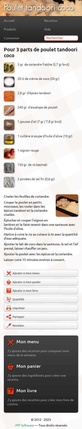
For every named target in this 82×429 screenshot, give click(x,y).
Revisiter (18, 325)
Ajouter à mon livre (25, 290)
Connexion (11, 38)
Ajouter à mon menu (26, 273)
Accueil (9, 20)
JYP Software (24, 425)
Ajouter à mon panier (27, 282)
